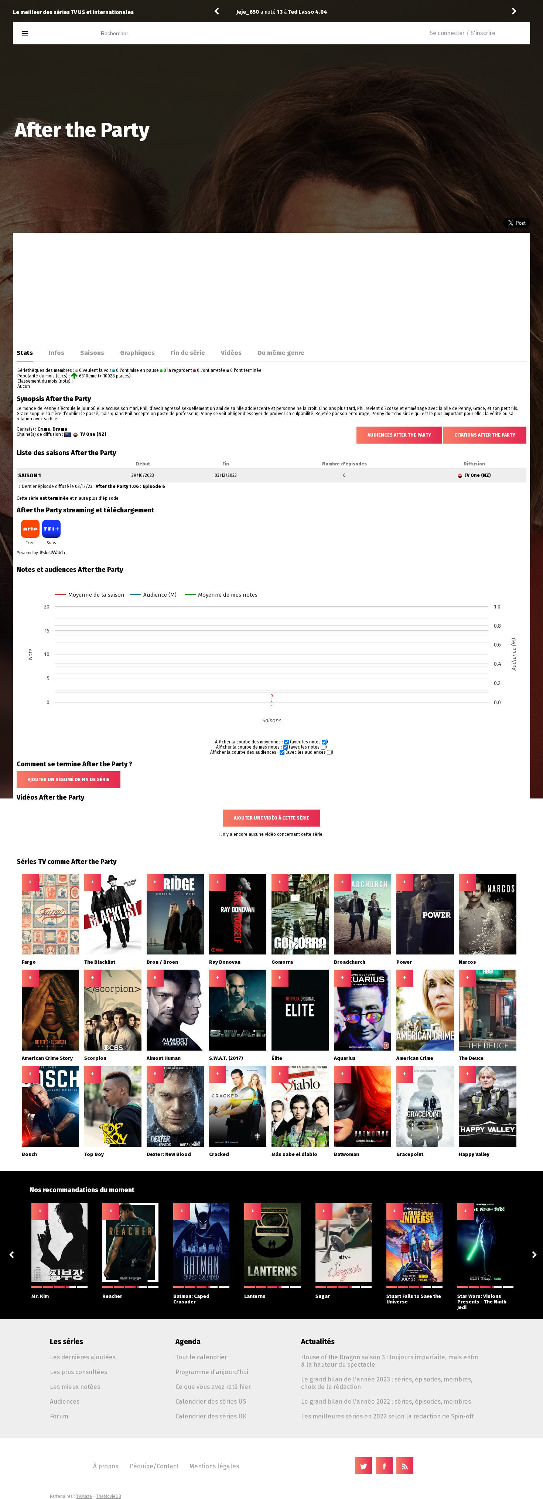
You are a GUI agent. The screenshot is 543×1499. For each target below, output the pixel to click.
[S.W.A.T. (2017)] (238, 1049)
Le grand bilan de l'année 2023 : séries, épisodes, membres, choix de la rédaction (386, 1383)
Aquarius (345, 1058)
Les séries (66, 1341)
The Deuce (471, 1058)
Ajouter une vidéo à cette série (271, 818)
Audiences (64, 1401)
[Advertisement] (271, 288)
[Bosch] (50, 1145)
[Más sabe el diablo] (300, 1145)
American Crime (414, 1058)
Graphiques (137, 352)
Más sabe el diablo (294, 1154)
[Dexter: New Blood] (175, 1145)
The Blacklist (99, 962)
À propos (105, 1466)
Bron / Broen (162, 962)
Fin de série (188, 352)
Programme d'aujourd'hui (211, 1372)
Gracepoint (409, 1154)
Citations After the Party (484, 435)
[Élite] (300, 1049)
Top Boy (94, 1154)
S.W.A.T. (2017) (226, 1058)
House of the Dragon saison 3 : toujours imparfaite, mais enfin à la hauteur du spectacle (389, 1360)
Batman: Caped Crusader (191, 1299)
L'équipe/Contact (153, 1466)
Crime (43, 429)
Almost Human (164, 1058)
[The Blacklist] (113, 953)
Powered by (28, 552)
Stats (25, 352)
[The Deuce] (487, 1049)
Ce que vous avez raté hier (213, 1386)
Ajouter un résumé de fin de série (68, 779)
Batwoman (346, 1154)
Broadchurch (349, 962)
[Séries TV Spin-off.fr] (54, 34)
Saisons (92, 352)
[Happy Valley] (487, 1145)
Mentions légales (214, 1466)
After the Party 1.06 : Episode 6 (130, 486)
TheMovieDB (108, 1496)
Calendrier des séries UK (210, 1416)
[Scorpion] (113, 1049)
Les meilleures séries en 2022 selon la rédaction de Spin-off (387, 1416)
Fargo (29, 962)
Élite (277, 1058)
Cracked (219, 1154)
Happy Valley (474, 1154)
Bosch (29, 1154)
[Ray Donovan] (238, 953)
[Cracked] (238, 1145)
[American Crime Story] (50, 1049)
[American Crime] (425, 1049)
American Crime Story (47, 1058)
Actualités (318, 1341)
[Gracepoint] (425, 1145)
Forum (59, 1416)
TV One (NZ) (93, 434)
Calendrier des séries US (210, 1401)
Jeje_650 (247, 12)
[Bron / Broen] (175, 953)
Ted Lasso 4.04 (307, 12)
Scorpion (95, 1058)
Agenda (188, 1341)
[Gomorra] (300, 953)
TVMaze (84, 1496)
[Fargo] (50, 953)
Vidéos (231, 352)
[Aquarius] (363, 1049)
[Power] (425, 953)
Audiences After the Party (399, 435)
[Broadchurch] (363, 953)
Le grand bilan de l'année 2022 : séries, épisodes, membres (386, 1401)
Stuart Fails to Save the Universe (413, 1299)
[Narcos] (487, 953)
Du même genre (280, 352)
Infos (56, 352)
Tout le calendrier (201, 1357)
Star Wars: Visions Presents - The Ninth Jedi (481, 1301)
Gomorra (282, 962)
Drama (59, 429)
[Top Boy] (113, 1145)
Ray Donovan (224, 962)
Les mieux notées (75, 1386)
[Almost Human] (175, 1049)
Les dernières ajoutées (83, 1357)
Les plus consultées (78, 1372)
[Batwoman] (363, 1145)
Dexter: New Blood (169, 1154)
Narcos (467, 962)
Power (404, 962)
